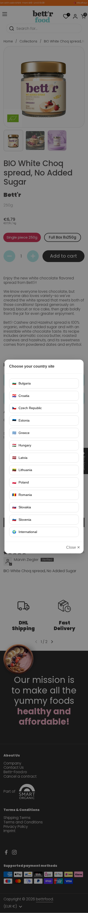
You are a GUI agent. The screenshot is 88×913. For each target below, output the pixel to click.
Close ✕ (73, 547)
